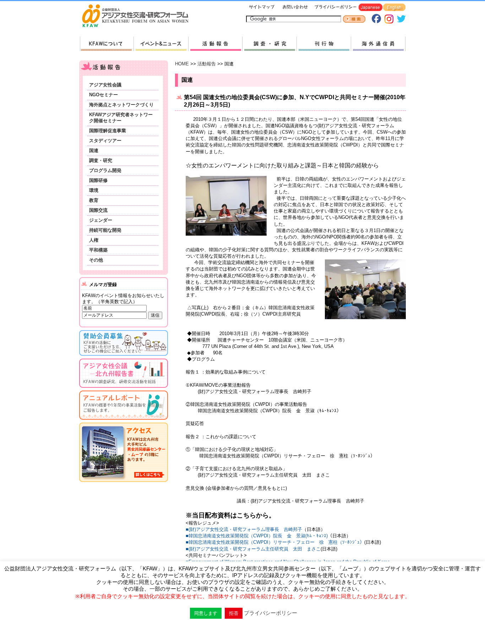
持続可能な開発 (105, 230)
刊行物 (323, 44)
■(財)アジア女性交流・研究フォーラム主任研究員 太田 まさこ (253, 549)
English (394, 8)
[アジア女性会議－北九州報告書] (123, 389)
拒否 (233, 613)
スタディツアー (105, 140)
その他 (96, 260)
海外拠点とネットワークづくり (121, 104)
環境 (93, 190)
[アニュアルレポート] (123, 421)
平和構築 (98, 250)
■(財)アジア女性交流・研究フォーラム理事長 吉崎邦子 (244, 529)
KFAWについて (106, 44)
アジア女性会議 (105, 84)
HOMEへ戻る (138, 16)
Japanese (370, 8)
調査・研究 (269, 44)
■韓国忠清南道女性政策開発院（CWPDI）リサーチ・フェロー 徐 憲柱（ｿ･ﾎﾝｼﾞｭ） (275, 542)
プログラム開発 (105, 170)
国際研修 (98, 180)
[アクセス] (123, 483)
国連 (93, 150)
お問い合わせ (294, 8)
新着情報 (160, 44)
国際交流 (98, 210)
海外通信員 (378, 44)
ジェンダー (100, 220)
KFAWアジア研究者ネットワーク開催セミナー (121, 117)
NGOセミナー (103, 94)
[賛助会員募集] (123, 357)
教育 (93, 200)
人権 (93, 240)
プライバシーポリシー (334, 8)
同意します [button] (205, 613)
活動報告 (215, 44)
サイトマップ (262, 8)
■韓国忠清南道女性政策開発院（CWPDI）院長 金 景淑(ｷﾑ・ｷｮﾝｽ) (257, 535)
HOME (182, 63)
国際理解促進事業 (107, 130)
